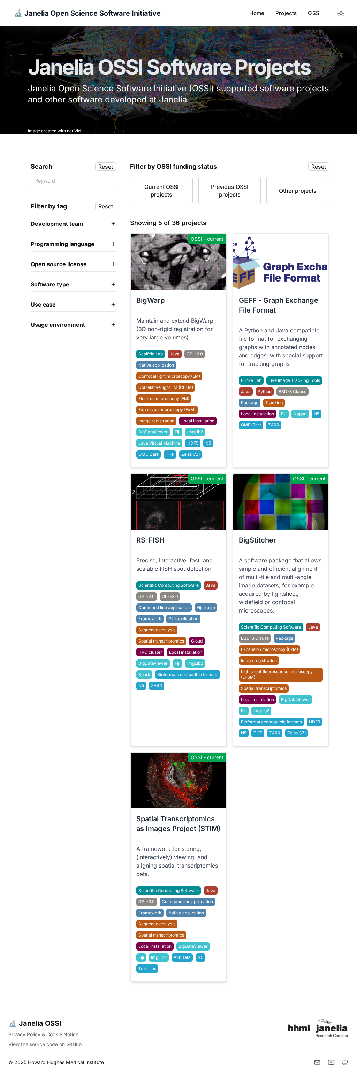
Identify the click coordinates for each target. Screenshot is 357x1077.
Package (284, 638)
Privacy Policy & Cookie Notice (43, 1034)
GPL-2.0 (195, 353)
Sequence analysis (156, 629)
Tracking (274, 402)
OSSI (314, 13)
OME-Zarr (148, 454)
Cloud (197, 641)
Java (313, 627)
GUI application (183, 618)
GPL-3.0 (170, 596)
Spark (144, 674)
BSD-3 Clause (255, 638)
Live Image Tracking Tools (294, 380)
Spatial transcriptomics (264, 688)
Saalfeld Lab (150, 353)
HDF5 (314, 721)
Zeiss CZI (296, 733)
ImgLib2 (261, 710)
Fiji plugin (206, 607)
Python (265, 391)
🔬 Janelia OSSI (34, 1023)
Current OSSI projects (161, 190)
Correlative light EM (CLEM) (165, 387)
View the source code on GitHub (45, 1044)
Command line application (164, 607)
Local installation (257, 699)
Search (41, 166)
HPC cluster (150, 652)
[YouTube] (331, 1062)
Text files (147, 968)
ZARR (274, 733)
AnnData (182, 957)
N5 (243, 733)
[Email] (317, 1062)
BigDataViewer (295, 699)
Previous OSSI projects (229, 190)
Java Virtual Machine (159, 443)
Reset (105, 166)
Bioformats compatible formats (271, 721)
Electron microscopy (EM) (163, 398)
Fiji (243, 710)
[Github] (345, 1062)
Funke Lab (251, 380)
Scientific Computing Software (271, 627)
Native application (156, 365)
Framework (149, 618)
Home (256, 13)
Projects (286, 13)
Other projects (298, 190)
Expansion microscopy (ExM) (269, 649)
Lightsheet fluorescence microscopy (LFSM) (277, 674)
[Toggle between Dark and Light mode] (341, 13)
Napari (300, 413)
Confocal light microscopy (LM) (169, 376)
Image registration (259, 660)
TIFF (257, 733)
